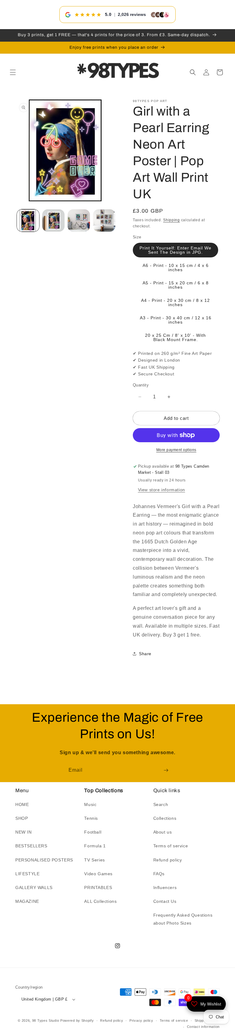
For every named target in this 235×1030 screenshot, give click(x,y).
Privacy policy (141, 1020)
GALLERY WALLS (34, 887)
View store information (161, 489)
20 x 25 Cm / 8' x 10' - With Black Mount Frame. (175, 337)
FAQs (159, 873)
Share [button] (145, 653)
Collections (165, 818)
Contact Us (165, 901)
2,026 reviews (132, 14)
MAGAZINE (27, 901)
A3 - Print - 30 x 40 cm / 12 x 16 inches (175, 320)
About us (162, 832)
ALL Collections (100, 901)
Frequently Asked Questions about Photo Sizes (183, 919)
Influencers (165, 887)
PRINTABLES (98, 887)
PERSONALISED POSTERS (44, 859)
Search (160, 804)
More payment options (176, 450)
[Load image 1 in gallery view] (28, 220)
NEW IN (23, 832)
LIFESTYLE (27, 873)
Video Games (98, 873)
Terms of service (170, 845)
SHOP (21, 818)
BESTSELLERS (31, 845)
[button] (13, 72)
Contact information (203, 1026)
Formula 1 (95, 845)
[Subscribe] (166, 770)
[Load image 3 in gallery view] (79, 220)
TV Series (94, 859)
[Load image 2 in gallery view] (53, 220)
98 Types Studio (45, 1020)
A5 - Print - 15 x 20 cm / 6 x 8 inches (176, 285)
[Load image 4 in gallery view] (104, 220)
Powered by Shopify (77, 1020)
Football (92, 832)
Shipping (171, 220)
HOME (22, 804)
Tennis (91, 818)
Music (90, 804)
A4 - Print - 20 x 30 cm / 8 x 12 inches (175, 302)
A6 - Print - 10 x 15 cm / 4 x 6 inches (176, 267)
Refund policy (167, 859)
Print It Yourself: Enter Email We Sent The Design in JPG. (175, 250)
